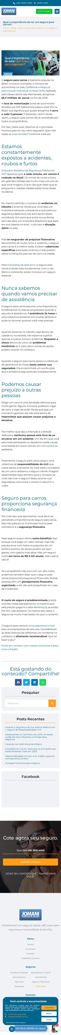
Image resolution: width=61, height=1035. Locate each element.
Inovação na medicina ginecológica (23, 744)
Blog (13, 28)
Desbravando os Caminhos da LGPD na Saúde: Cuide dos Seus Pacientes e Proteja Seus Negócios (29, 737)
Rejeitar (49, 1014)
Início (6, 28)
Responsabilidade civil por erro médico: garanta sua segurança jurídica (29, 757)
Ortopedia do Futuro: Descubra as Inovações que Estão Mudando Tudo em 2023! (30, 750)
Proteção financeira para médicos (22, 763)
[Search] (52, 703)
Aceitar (49, 1020)
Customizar (49, 1008)
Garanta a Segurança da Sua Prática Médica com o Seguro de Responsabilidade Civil (30, 728)
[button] (57, 11)
